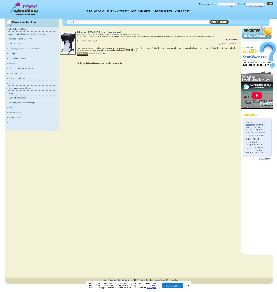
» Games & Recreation (16, 73)
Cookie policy (182, 11)
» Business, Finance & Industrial (19, 39)
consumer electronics (255, 125)
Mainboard (258, 153)
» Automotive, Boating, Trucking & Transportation (26, 34)
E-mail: (214, 4)
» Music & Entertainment (16, 98)
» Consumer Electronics (16, 59)
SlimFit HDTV (260, 148)
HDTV (248, 127)
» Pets (9, 108)
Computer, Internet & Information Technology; (113, 34)
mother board (251, 142)
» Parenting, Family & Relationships (21, 103)
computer (258, 135)
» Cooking (11, 54)
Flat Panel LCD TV (254, 130)
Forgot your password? (254, 6)
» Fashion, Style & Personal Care (20, 68)
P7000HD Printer (147, 36)
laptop (248, 147)
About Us (99, 11)
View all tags (264, 159)
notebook (249, 150)
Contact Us (144, 11)
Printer (136, 36)
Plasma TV (256, 127)
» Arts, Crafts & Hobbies (16, 29)
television (258, 150)
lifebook (261, 133)
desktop (249, 122)
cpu (253, 147)
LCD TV (249, 135)
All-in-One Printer (208, 36)
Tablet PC (250, 153)
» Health (10, 83)
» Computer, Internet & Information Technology (25, 49)
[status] (189, 286)
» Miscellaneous (13, 118)
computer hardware (256, 144)
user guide (253, 138)
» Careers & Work (14, 44)
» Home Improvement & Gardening (20, 88)
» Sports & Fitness (14, 113)
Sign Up (232, 6)
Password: (242, 4)
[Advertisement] (256, 206)
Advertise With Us (162, 11)
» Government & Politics (16, 78)
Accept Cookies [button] (174, 286)
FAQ (133, 11)
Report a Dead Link (97, 53)
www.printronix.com (101, 36)
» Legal (10, 93)
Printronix (130, 36)
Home (88, 11)
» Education (12, 63)
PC (265, 152)
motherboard (252, 132)
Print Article (233, 40)
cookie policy (152, 288)
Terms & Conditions (118, 11)
